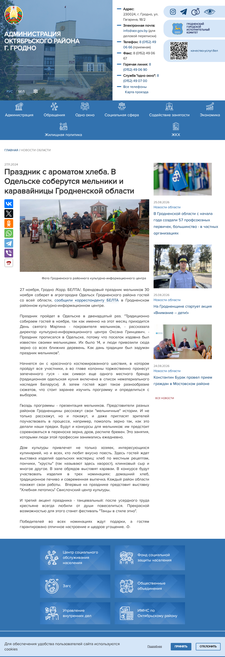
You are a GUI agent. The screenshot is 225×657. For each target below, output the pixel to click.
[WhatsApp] (8, 233)
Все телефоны (135, 87)
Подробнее (154, 646)
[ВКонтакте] (8, 203)
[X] (8, 213)
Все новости (164, 398)
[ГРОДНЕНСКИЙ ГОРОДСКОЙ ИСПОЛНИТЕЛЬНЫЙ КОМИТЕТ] (194, 28)
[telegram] (183, 12)
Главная (11, 150)
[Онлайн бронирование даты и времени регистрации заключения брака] (195, 11)
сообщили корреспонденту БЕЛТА (86, 300)
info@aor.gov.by (135, 31)
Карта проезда (136, 92)
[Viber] (8, 253)
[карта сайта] (35, 91)
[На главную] (13, 15)
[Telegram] (8, 243)
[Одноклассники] (8, 223)
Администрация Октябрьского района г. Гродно (42, 41)
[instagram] (173, 12)
